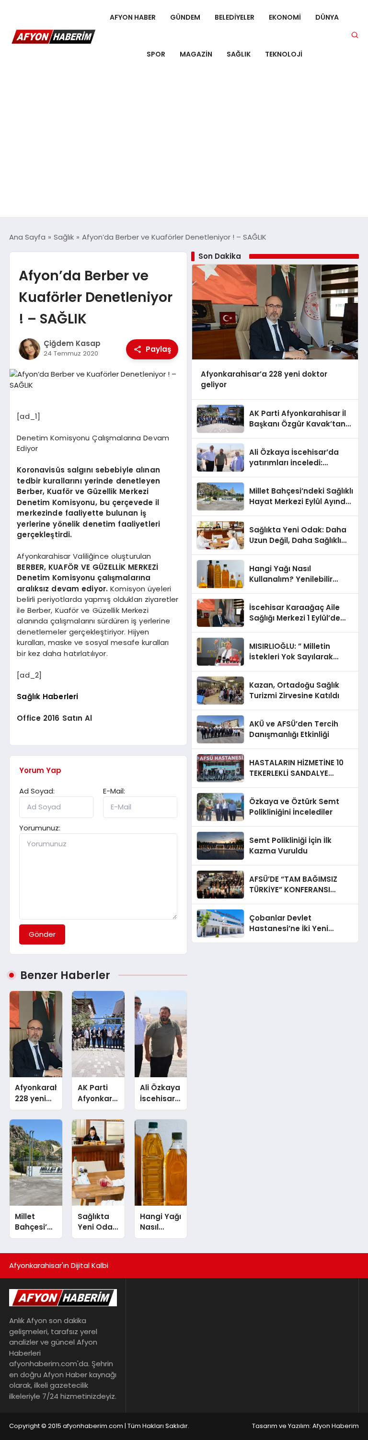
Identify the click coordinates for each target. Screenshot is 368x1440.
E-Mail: (114, 791)
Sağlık (239, 54)
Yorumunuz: (39, 828)
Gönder (42, 934)
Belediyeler (234, 17)
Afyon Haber (133, 17)
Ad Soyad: (37, 791)
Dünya (327, 17)
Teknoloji (283, 54)
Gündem (185, 17)
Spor (156, 54)
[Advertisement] (184, 145)
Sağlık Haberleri (47, 696)
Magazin (196, 54)
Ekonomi (285, 17)
